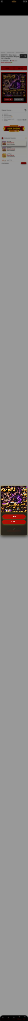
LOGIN (14, 516)
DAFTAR (14, 521)
